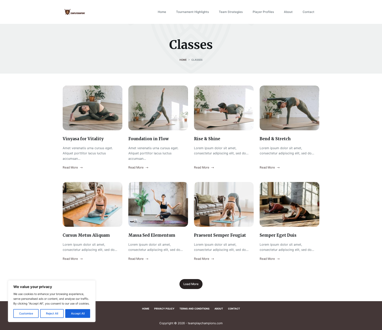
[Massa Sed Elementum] (158, 204)
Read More (70, 167)
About (288, 12)
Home (162, 12)
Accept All (78, 313)
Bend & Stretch (275, 138)
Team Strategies (231, 12)
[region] (52, 301)
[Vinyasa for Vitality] (92, 108)
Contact (308, 12)
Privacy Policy (164, 308)
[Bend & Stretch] (289, 108)
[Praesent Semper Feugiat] (224, 204)
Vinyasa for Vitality (83, 138)
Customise (26, 313)
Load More (191, 284)
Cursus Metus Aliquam (86, 235)
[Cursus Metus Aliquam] (92, 204)
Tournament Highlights (192, 12)
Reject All (52, 313)
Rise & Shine (207, 138)
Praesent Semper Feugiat (220, 235)
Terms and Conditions (194, 308)
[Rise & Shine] (224, 108)
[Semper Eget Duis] (289, 204)
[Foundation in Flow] (158, 108)
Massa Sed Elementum (151, 235)
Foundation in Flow (148, 138)
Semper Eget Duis (278, 235)
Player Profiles (263, 12)
